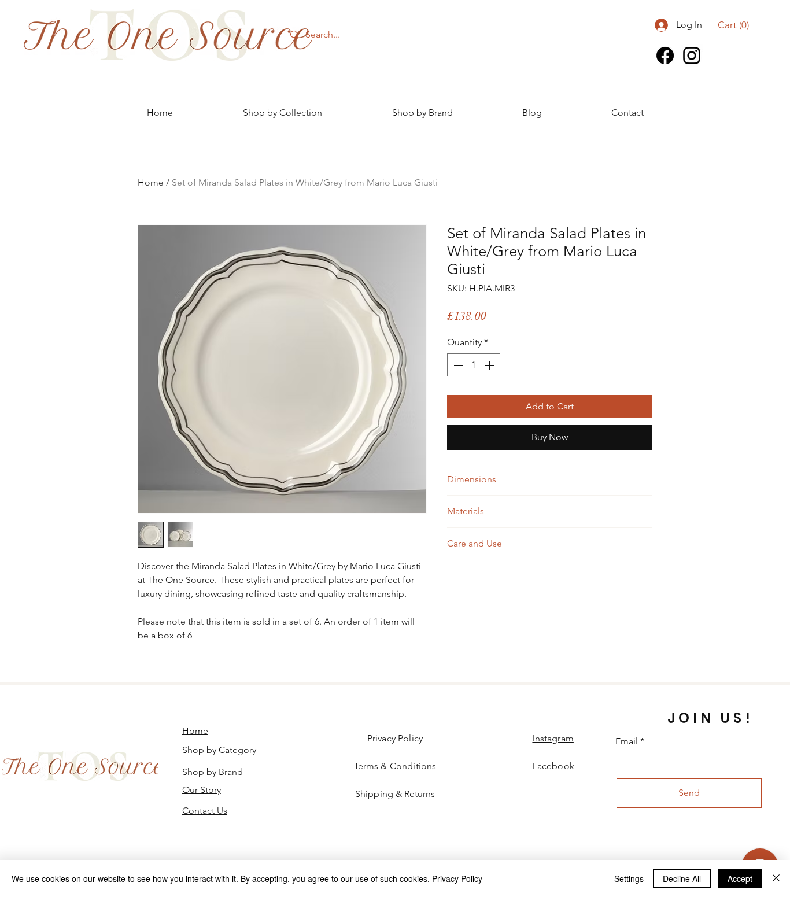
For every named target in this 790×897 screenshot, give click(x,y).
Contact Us (204, 810)
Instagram (552, 738)
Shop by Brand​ (212, 771)
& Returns (395, 793)
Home (151, 182)
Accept (740, 878)
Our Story (201, 789)
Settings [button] (629, 878)
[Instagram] (691, 55)
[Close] (776, 878)
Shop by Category (219, 749)
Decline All (682, 878)
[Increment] (490, 365)
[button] (734, 25)
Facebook (553, 766)
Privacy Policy (457, 878)
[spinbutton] (473, 365)
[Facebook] (665, 55)
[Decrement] (457, 365)
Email (626, 741)
